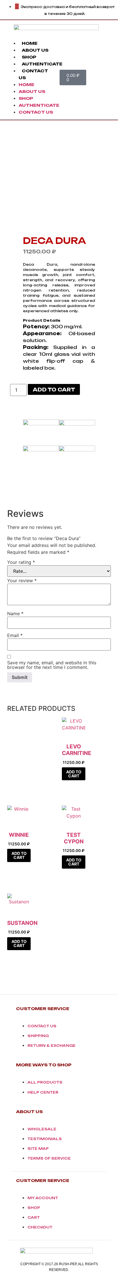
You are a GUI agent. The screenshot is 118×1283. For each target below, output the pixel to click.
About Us (35, 50)
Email (15, 635)
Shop (29, 57)
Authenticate (42, 63)
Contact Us (36, 112)
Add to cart (54, 390)
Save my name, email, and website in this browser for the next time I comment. (51, 664)
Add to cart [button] (73, 773)
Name (15, 613)
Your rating (21, 562)
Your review (22, 580)
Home (30, 43)
